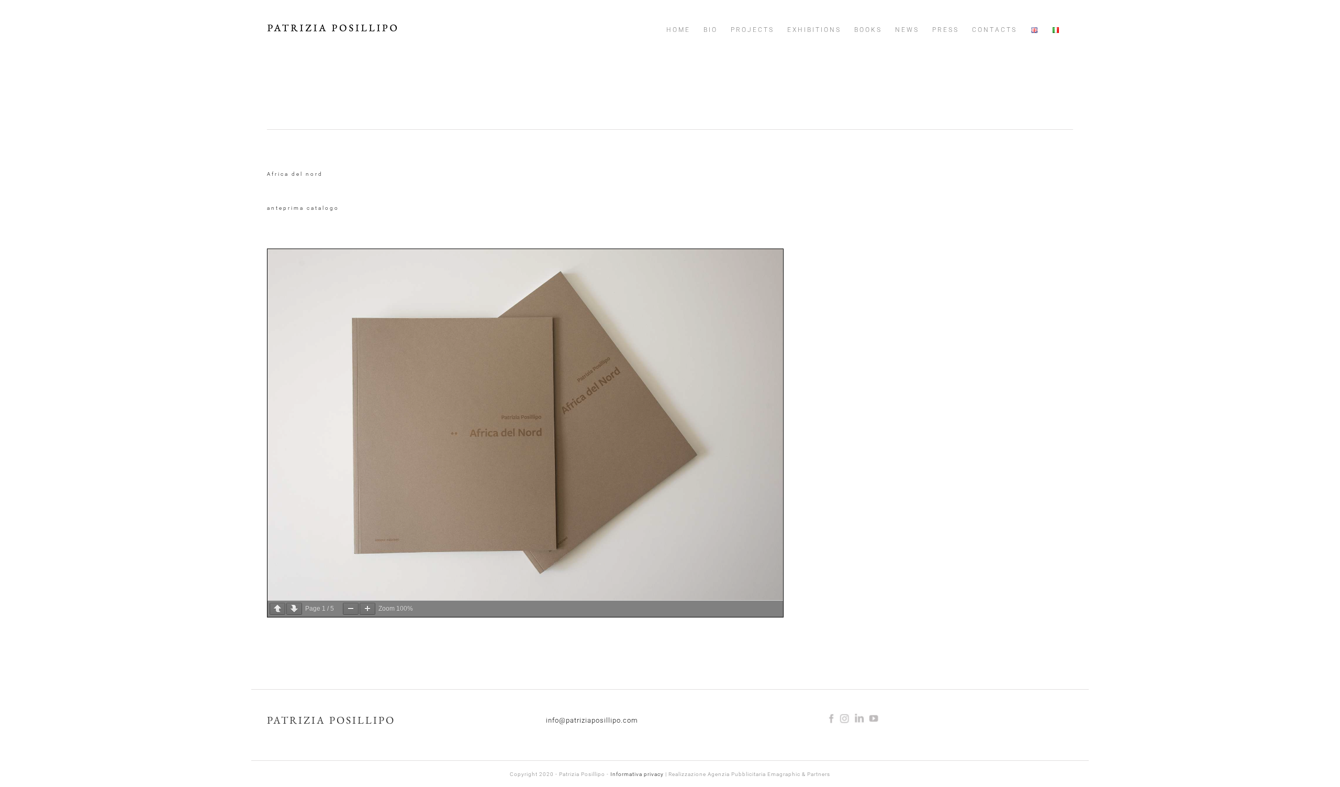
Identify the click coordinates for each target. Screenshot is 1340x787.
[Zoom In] (367, 609)
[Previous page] (277, 609)
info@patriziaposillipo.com (592, 720)
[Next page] (294, 609)
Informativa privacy (637, 774)
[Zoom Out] (351, 609)
